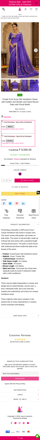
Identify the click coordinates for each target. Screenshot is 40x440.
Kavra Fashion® (20, 9)
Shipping (17, 159)
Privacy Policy (20, 384)
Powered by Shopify (20, 418)
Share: (4, 200)
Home (20, 14)
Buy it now (20, 193)
